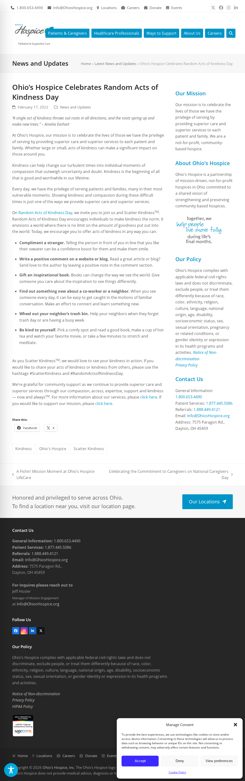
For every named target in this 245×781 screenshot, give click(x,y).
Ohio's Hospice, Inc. (59, 767)
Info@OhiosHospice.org (72, 7)
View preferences (219, 761)
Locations (109, 7)
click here (148, 397)
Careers (133, 7)
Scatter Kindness (89, 448)
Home (86, 63)
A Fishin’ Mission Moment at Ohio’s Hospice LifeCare (53, 475)
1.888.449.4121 (207, 409)
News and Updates (75, 107)
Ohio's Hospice (52, 448)
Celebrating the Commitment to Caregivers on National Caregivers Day (168, 475)
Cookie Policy (177, 772)
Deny (180, 761)
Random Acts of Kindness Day (45, 212)
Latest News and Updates (115, 63)
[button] (235, 724)
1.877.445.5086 (219, 403)
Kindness (23, 448)
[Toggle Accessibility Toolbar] (11, 770)
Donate (155, 7)
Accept (140, 761)
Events (176, 7)
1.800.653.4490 (30, 7)
